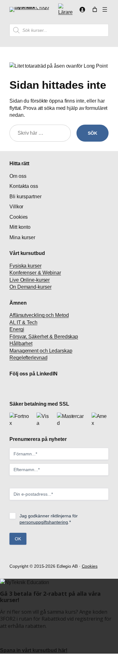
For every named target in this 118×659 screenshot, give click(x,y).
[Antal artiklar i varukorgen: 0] (94, 9)
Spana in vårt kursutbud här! (33, 650)
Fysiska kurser (25, 265)
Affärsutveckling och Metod (39, 315)
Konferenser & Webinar (35, 272)
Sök (92, 133)
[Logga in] (82, 9)
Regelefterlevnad (28, 357)
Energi (16, 329)
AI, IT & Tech (23, 322)
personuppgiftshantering (44, 522)
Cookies (90, 566)
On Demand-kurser (30, 287)
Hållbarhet (20, 343)
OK (18, 538)
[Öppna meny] (105, 9)
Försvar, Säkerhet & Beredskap (43, 336)
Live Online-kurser (29, 280)
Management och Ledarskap (40, 350)
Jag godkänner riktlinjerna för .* (49, 519)
